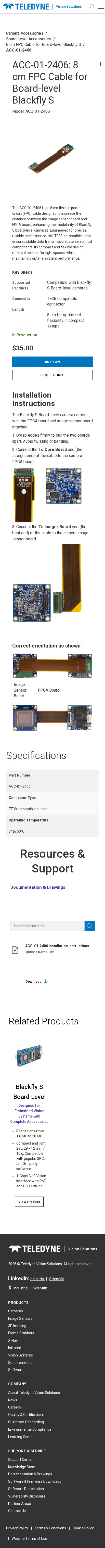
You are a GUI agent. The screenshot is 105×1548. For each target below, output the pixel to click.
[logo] (44, 6)
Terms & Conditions (50, 1528)
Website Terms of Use (29, 1539)
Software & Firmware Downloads (34, 1481)
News (12, 1400)
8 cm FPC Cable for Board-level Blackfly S (43, 44)
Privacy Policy (17, 1528)
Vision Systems (20, 1355)
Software (15, 1370)
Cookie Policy (83, 1528)
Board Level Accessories (28, 38)
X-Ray (13, 1340)
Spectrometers (20, 1363)
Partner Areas (19, 1504)
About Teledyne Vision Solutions (34, 1393)
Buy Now (52, 362)
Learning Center (21, 1437)
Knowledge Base (21, 1467)
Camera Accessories (24, 33)
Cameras (15, 1311)
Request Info (53, 375)
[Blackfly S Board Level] (29, 1056)
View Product (29, 1202)
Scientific (56, 1279)
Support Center (20, 1459)
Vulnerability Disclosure (26, 1496)
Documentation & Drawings (37, 887)
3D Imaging (17, 1326)
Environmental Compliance (29, 1429)
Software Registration (26, 1489)
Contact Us (17, 1511)
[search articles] (90, 926)
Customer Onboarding (26, 1422)
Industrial (37, 1279)
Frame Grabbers (21, 1333)
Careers (14, 1407)
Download (33, 981)
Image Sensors (20, 1318)
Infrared (14, 1348)
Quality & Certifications (26, 1415)
